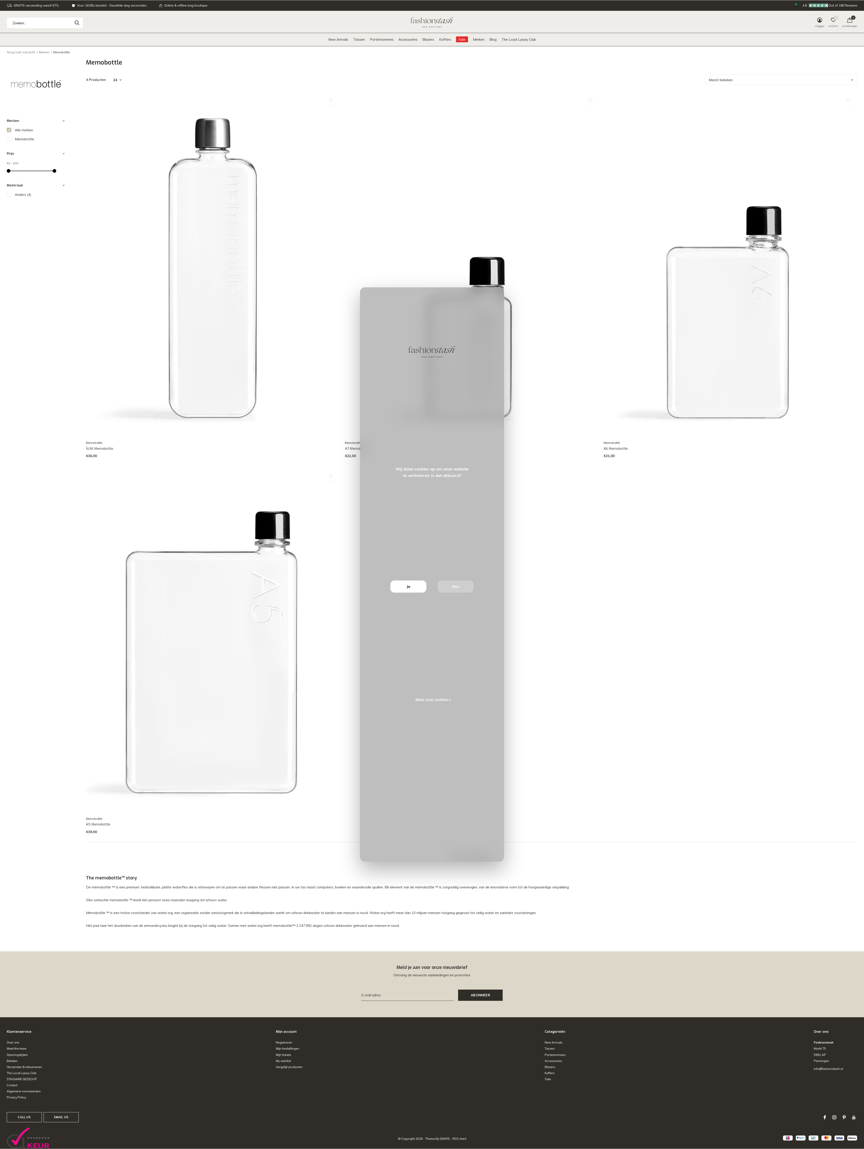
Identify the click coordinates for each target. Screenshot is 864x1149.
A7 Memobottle (357, 448)
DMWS (445, 1138)
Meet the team (17, 1048)
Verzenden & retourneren (24, 1067)
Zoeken (77, 23)
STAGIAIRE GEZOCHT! (22, 1079)
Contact (12, 1085)
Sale (462, 39)
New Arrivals (338, 39)
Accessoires (407, 39)
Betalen (12, 1061)
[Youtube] (853, 1117)
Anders (23, 194)
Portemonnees (382, 39)
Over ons (13, 1042)
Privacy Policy (16, 1097)
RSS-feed (459, 1138)
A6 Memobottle (616, 448)
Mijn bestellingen (287, 1048)
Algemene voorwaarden (24, 1091)
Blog (493, 39)
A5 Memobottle (98, 824)
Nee (455, 586)
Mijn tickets (283, 1055)
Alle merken (24, 130)
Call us (24, 1117)
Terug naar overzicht (21, 52)
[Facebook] (825, 1117)
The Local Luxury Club (519, 39)
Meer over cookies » (433, 699)
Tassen (359, 39)
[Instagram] (834, 1117)
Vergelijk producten (289, 1067)
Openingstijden (17, 1055)
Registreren (284, 1042)
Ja (408, 586)
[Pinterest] (844, 1117)
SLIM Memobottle (99, 448)
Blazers (428, 39)
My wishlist (283, 1061)
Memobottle (24, 139)
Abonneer (480, 995)
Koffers (445, 39)
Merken (478, 39)
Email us (61, 1117)
